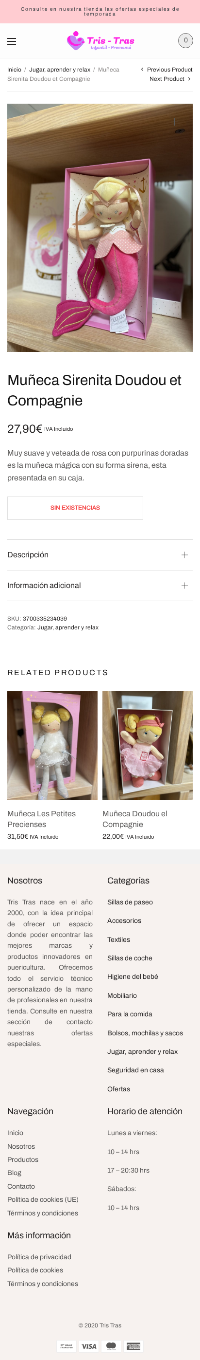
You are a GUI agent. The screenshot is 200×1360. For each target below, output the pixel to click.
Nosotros (21, 1146)
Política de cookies (35, 1270)
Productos (22, 1159)
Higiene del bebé (132, 976)
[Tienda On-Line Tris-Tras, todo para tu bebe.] (100, 41)
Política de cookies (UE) (43, 1199)
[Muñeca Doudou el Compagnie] (147, 745)
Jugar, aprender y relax (59, 69)
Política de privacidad (39, 1257)
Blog (14, 1172)
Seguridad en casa (135, 1070)
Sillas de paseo (130, 902)
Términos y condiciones (42, 1213)
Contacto (21, 1186)
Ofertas (118, 1089)
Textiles (118, 939)
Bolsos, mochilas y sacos (145, 1033)
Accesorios (124, 920)
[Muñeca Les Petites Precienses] (52, 745)
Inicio (14, 69)
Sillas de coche (129, 958)
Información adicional (44, 585)
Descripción (28, 555)
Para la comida (129, 1014)
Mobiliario (122, 995)
